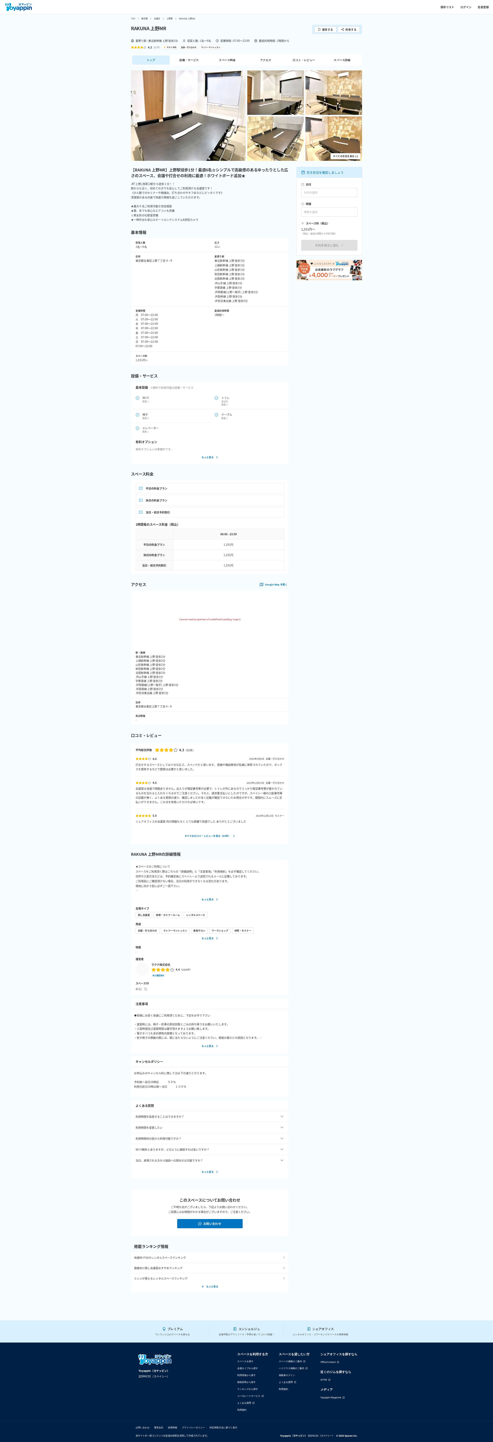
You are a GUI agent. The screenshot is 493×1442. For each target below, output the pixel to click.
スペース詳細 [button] (342, 60)
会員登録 (483, 7)
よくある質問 (244, 1402)
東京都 (144, 18)
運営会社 (158, 1427)
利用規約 (241, 1409)
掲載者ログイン (287, 1375)
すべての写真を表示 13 (345, 156)
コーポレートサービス (248, 1396)
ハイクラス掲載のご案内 (291, 1368)
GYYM (323, 1379)
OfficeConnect (328, 1362)
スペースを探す (245, 1361)
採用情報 (172, 1427)
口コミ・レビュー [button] (304, 60)
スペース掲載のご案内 (290, 1361)
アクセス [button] (265, 60)
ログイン (466, 7)
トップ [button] (151, 60)
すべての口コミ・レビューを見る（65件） (208, 835)
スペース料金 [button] (227, 60)
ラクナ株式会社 (160, 964)
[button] (188, 115)
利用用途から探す (246, 1375)
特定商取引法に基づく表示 (223, 1427)
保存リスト (447, 7)
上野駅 (169, 18)
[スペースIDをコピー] (145, 989)
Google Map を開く (276, 584)
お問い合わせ (212, 1224)
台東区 (157, 18)
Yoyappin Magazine (330, 1397)
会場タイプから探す (247, 1368)
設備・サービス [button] (189, 60)
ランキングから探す (247, 1389)
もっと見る (208, 457)
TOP (133, 18)
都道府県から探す (246, 1382)
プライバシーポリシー (193, 1427)
